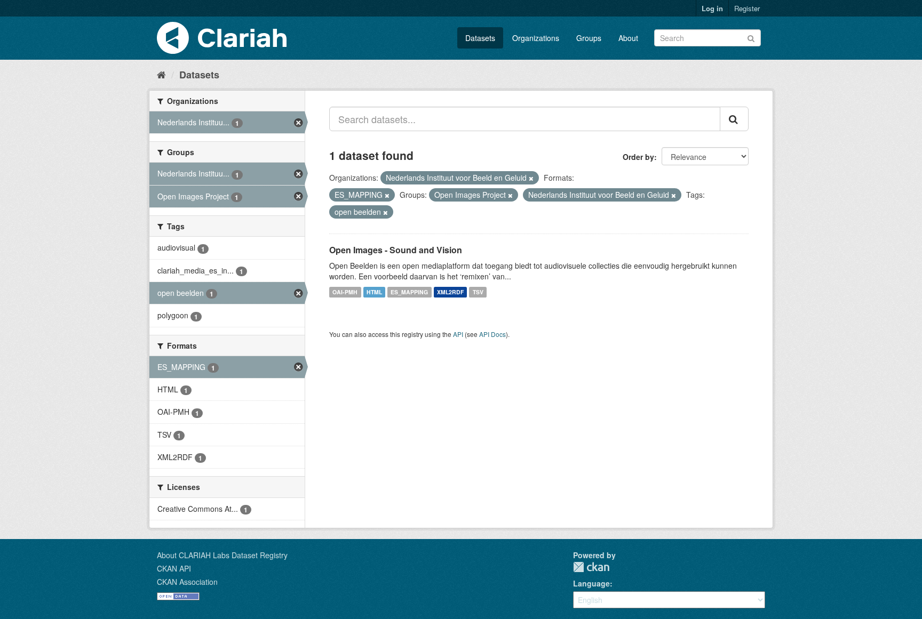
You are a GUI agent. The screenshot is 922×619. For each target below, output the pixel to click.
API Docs (492, 334)
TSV (478, 292)
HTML (374, 292)
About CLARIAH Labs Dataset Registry (222, 555)
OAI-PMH (344, 292)
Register (747, 8)
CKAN (591, 567)
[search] (734, 119)
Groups (588, 38)
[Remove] (531, 178)
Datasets (480, 38)
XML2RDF (450, 292)
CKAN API (174, 568)
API (458, 334)
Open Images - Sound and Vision (395, 250)
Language (591, 583)
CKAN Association (187, 581)
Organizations (535, 38)
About (628, 38)
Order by (638, 156)
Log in (712, 8)
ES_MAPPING (409, 292)
